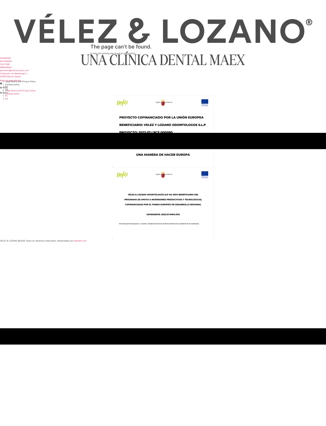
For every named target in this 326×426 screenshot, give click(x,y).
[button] (163, 92)
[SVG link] (163, 39)
